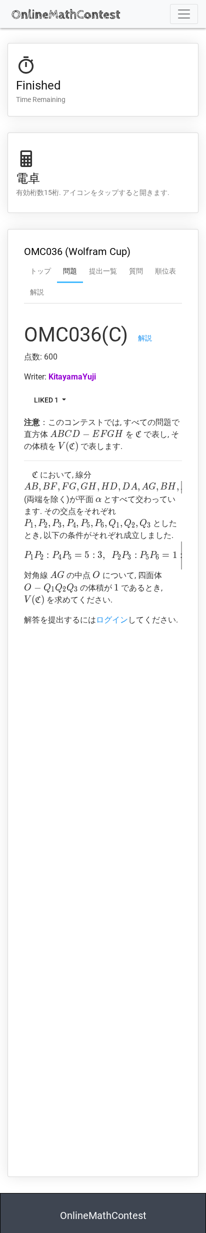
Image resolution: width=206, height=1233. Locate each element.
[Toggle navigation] (184, 14)
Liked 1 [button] (47, 400)
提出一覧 (103, 271)
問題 (70, 271)
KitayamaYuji (72, 377)
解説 (37, 292)
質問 (136, 271)
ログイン (112, 619)
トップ (40, 271)
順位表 (165, 271)
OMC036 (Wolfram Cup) (77, 252)
